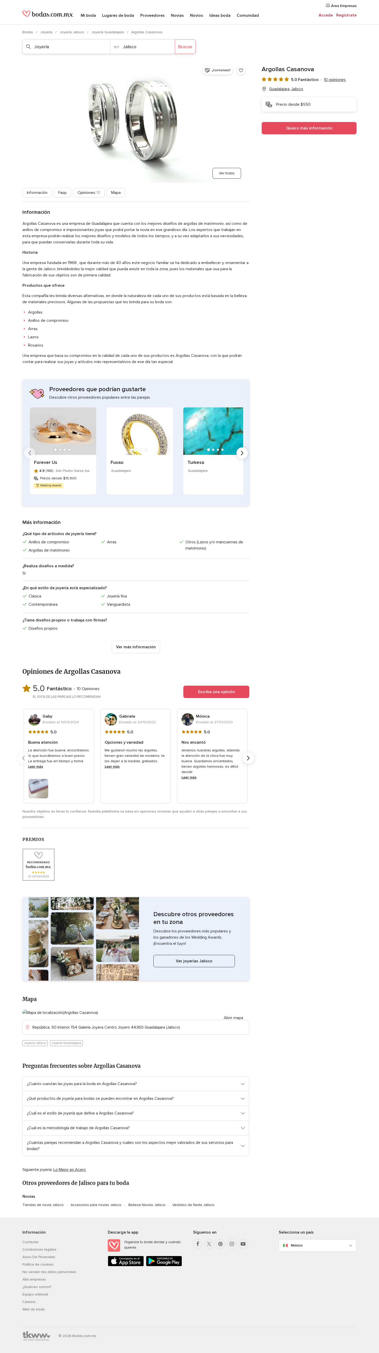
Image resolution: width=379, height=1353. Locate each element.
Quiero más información (309, 128)
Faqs (62, 192)
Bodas (28, 32)
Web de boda (33, 1309)
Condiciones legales (39, 1249)
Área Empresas (343, 6)
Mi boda (88, 15)
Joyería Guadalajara (108, 32)
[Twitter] (209, 1244)
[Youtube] (243, 1244)
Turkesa (195, 462)
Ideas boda (219, 15)
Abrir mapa (233, 1017)
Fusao (117, 462)
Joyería (46, 32)
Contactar (30, 1242)
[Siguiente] (242, 453)
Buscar (185, 47)
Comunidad (248, 15)
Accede (326, 15)
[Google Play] (164, 1265)
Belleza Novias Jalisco (147, 1205)
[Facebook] (197, 1244)
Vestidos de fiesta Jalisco (193, 1205)
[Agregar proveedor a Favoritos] (241, 70)
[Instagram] (231, 1244)
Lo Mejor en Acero (69, 1169)
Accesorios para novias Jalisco (96, 1205)
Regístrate (346, 15)
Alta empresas (34, 1279)
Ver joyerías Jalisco (194, 961)
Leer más (35, 766)
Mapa (116, 192)
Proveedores (152, 15)
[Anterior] (29, 453)
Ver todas (227, 173)
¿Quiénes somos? (36, 1287)
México (297, 1245)
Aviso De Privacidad (38, 1257)
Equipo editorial (35, 1294)
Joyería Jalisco (72, 32)
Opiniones (89, 192)
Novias (177, 15)
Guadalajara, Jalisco (286, 89)
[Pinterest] (220, 1244)
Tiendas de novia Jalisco (43, 1205)
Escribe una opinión (216, 691)
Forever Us (45, 462)
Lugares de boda (118, 15)
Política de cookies (38, 1264)
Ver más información (136, 647)
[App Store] (126, 1265)
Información (37, 192)
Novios (196, 15)
